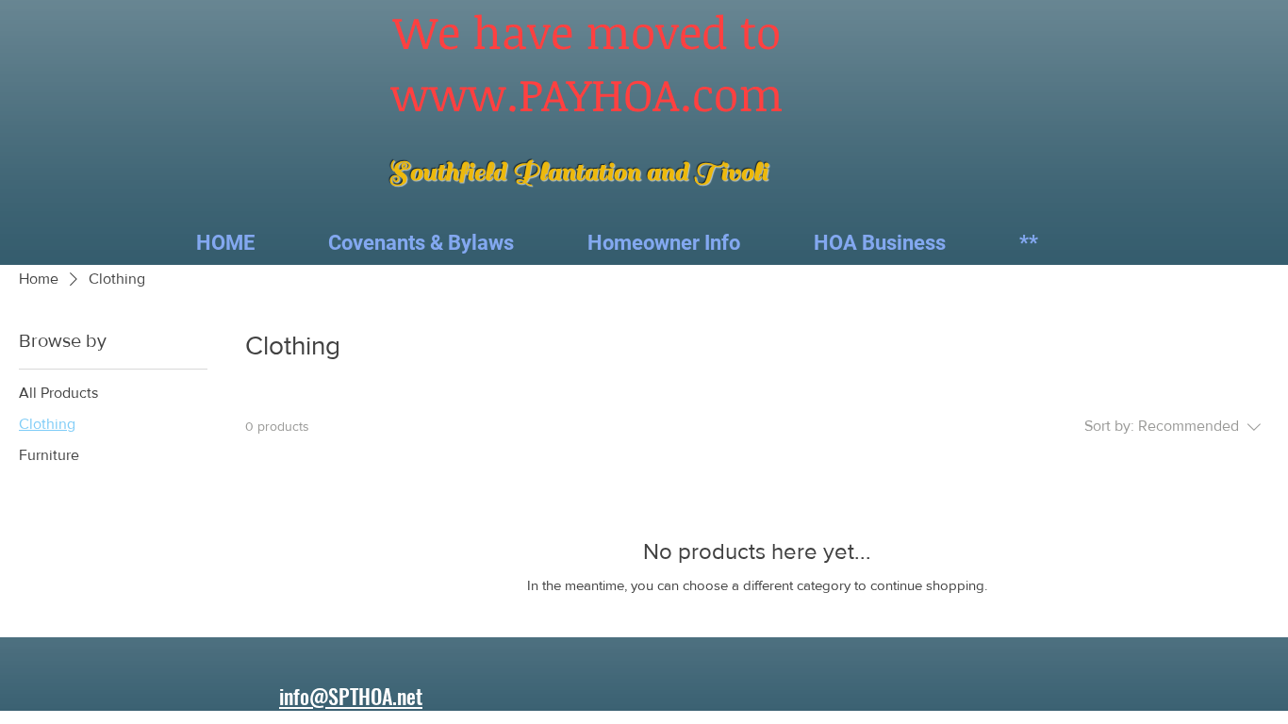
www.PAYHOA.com (587, 93)
